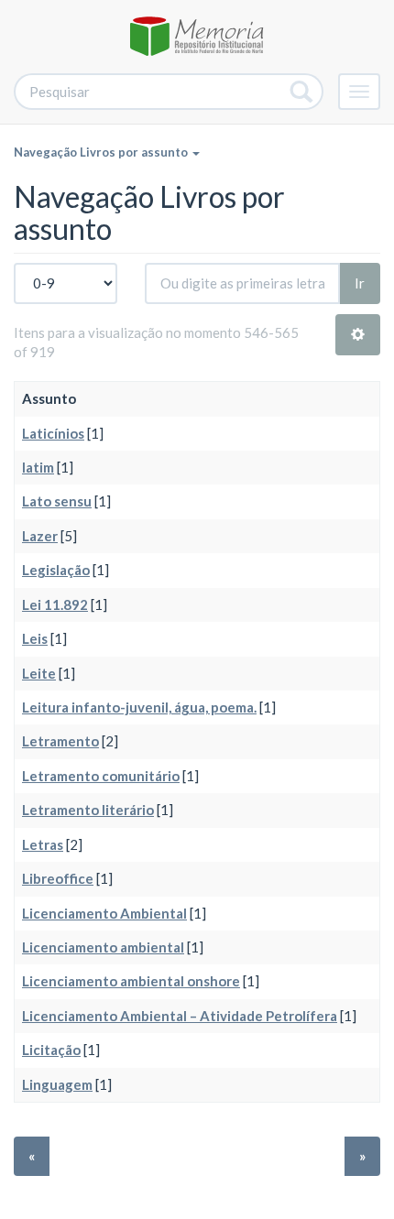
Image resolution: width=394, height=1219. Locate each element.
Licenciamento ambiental (103, 947)
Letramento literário (88, 809)
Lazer (40, 536)
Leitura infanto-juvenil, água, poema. (139, 707)
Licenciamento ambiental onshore (131, 981)
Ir (360, 283)
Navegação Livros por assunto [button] (102, 152)
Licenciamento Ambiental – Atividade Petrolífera (179, 1015)
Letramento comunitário (101, 775)
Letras (42, 844)
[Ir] (301, 91)
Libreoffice (57, 878)
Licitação (51, 1049)
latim (38, 467)
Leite (39, 673)
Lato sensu (57, 501)
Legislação (56, 569)
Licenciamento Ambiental (104, 913)
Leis (35, 638)
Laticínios (53, 433)
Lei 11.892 (55, 604)
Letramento (60, 741)
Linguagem (57, 1084)
